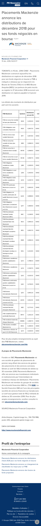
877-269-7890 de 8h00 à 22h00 (20, 500)
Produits (20, 489)
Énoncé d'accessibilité (20, 517)
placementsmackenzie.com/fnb (14, 344)
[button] (20, 44)
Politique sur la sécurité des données (20, 511)
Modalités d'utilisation (19, 508)
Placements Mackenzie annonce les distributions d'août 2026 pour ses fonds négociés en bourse (19, 459)
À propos (20, 491)
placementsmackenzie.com (16, 402)
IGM (33, 385)
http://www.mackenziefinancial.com (16, 430)
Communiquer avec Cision (20, 486)
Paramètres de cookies (26, 514)
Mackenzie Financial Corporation (15, 449)
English (16, 39)
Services (19, 494)
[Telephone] (32, 3)
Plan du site (11, 514)
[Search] (38, 3)
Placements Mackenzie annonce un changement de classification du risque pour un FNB (20, 465)
